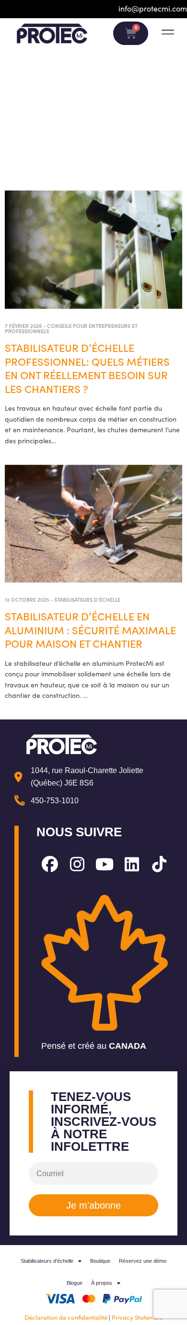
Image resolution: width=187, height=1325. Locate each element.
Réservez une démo (142, 1261)
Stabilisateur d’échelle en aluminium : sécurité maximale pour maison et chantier (90, 629)
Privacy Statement (137, 1317)
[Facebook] (50, 864)
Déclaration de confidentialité (65, 1317)
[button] (167, 32)
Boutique (100, 1261)
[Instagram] (77, 864)
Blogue (74, 1283)
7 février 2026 (23, 325)
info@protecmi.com (152, 8)
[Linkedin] (132, 864)
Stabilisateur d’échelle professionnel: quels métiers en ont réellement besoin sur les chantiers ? (87, 368)
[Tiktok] (159, 864)
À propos (101, 1283)
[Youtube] (104, 864)
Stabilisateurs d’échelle (87, 599)
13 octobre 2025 (27, 599)
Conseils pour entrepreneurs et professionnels (71, 328)
